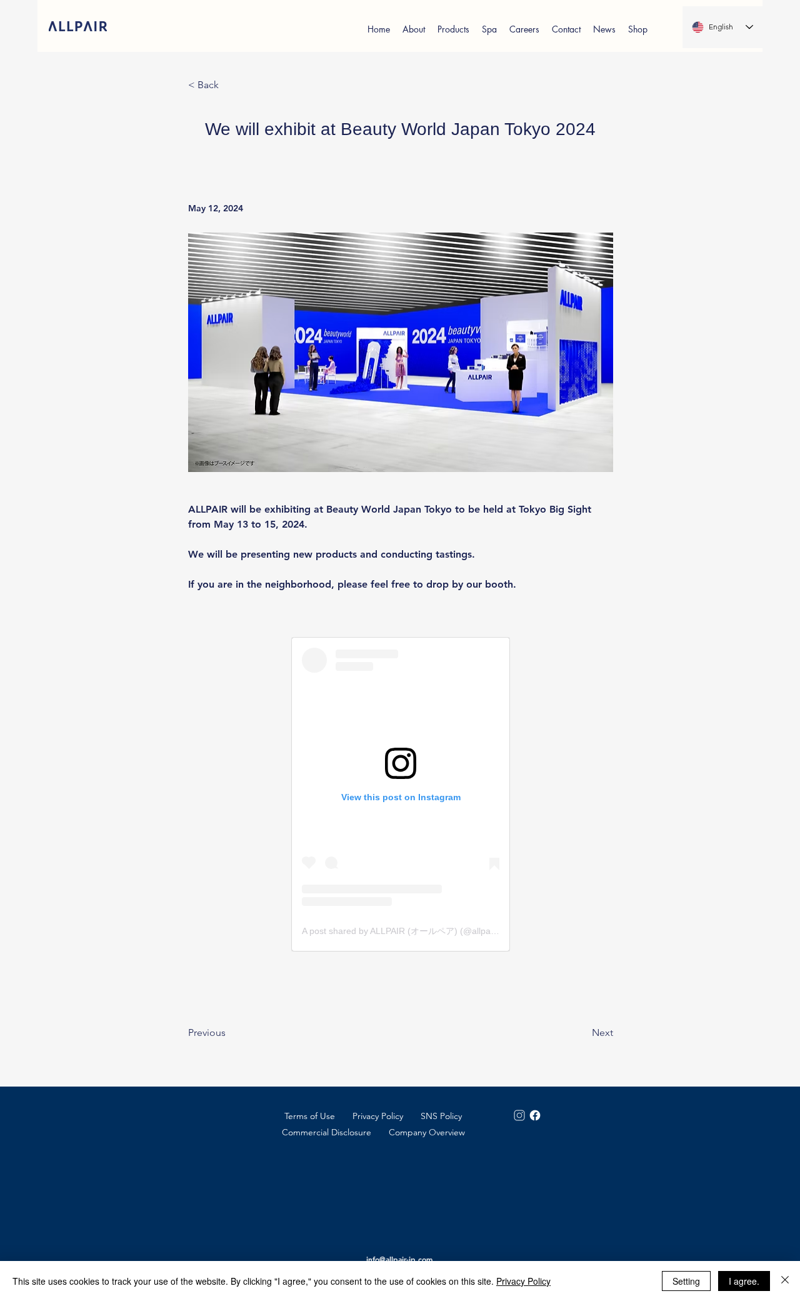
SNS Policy (441, 1116)
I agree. (744, 1281)
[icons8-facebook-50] (535, 1115)
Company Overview (427, 1132)
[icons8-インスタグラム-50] (519, 1115)
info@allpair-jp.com (399, 1259)
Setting (686, 1281)
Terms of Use (309, 1116)
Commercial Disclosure (326, 1132)
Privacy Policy (377, 1116)
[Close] (785, 1281)
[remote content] (400, 794)
